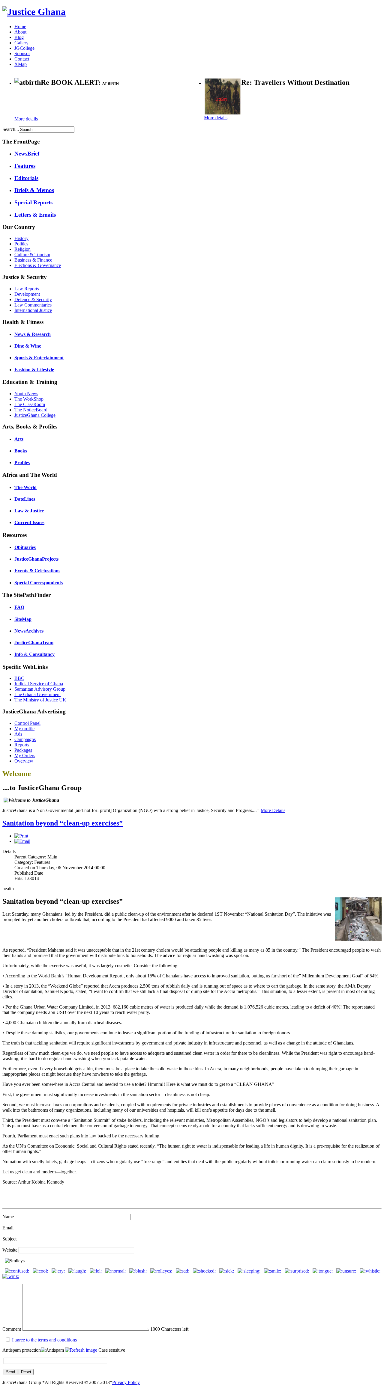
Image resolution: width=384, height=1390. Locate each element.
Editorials (26, 178)
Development (27, 294)
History (21, 238)
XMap (20, 64)
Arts (18, 439)
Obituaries (25, 547)
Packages (23, 750)
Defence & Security (33, 299)
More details (26, 118)
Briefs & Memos (34, 190)
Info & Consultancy (34, 654)
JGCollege (24, 48)
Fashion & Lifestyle (34, 369)
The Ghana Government (37, 694)
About (20, 31)
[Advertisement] (84, 102)
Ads (18, 733)
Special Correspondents (38, 582)
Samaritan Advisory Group (39, 689)
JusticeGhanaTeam (33, 642)
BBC (19, 678)
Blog (19, 37)
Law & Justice (29, 510)
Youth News (26, 393)
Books (20, 450)
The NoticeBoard (30, 409)
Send (10, 1372)
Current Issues (29, 522)
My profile (24, 728)
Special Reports (33, 202)
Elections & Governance (37, 265)
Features (24, 166)
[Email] (22, 841)
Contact (21, 58)
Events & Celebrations (37, 570)
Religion (22, 249)
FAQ (19, 607)
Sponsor (22, 53)
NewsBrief (26, 153)
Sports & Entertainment (39, 357)
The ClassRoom (29, 404)
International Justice (33, 310)
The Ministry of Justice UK (40, 699)
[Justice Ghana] (34, 11)
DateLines (24, 499)
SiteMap (23, 619)
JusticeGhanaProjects (36, 559)
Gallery (21, 42)
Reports (21, 744)
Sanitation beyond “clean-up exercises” (62, 823)
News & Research (32, 334)
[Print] (21, 835)
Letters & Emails (35, 215)
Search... (10, 129)
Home (20, 26)
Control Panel (27, 723)
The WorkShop (29, 399)
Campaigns (25, 739)
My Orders (24, 755)
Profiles (22, 462)
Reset (26, 1372)
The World (25, 487)
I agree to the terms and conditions (44, 1339)
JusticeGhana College (35, 415)
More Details (273, 810)
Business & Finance (33, 259)
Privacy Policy (126, 1382)
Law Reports (26, 288)
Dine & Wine (27, 345)
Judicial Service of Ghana (38, 683)
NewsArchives (29, 630)
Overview (23, 760)
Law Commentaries (33, 304)
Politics (21, 243)
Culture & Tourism (32, 254)
